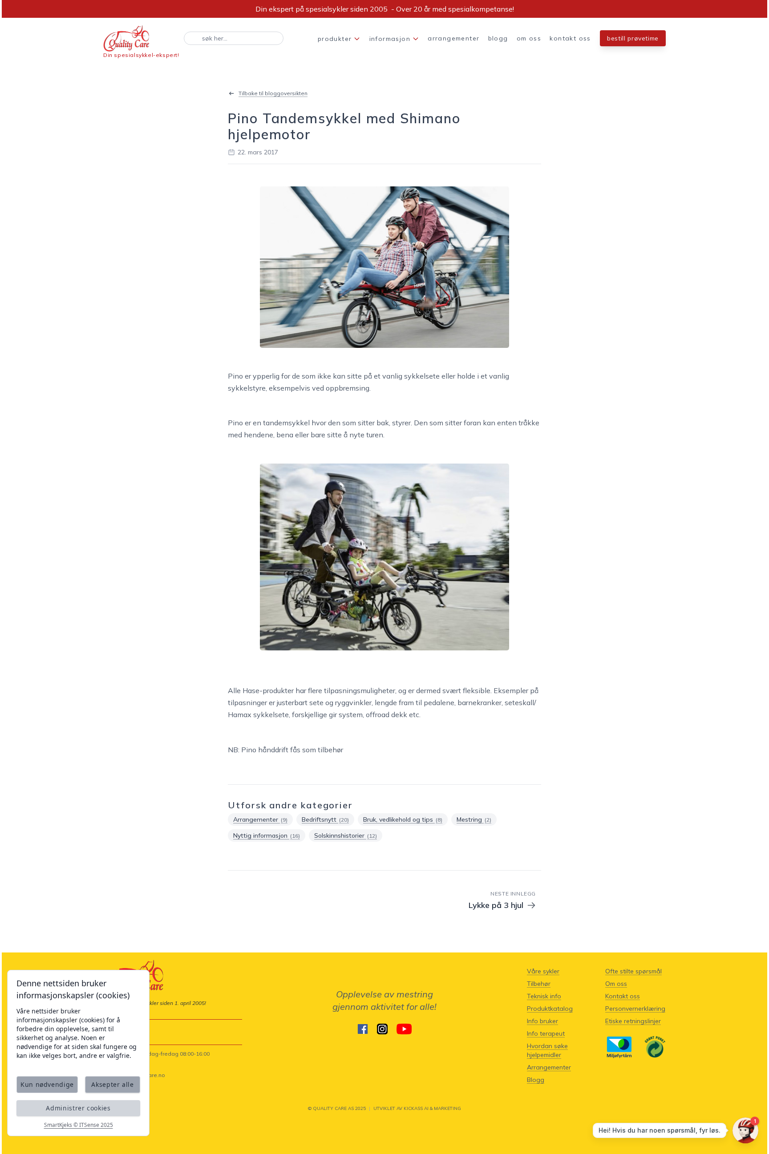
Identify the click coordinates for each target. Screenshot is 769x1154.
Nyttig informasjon (266, 835)
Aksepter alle (112, 1084)
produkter (335, 39)
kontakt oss (570, 38)
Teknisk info (544, 996)
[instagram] (382, 1029)
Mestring (474, 819)
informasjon (389, 39)
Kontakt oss (622, 996)
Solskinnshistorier (345, 835)
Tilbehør (538, 984)
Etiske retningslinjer (633, 1021)
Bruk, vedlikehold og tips (402, 819)
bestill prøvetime (633, 38)
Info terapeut (546, 1033)
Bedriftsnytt (325, 819)
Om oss (616, 984)
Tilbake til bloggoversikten (273, 93)
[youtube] (404, 1029)
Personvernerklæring (635, 1009)
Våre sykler (543, 971)
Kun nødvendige (47, 1084)
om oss (529, 38)
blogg (498, 38)
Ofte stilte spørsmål (633, 971)
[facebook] (362, 1029)
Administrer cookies (78, 1108)
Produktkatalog (550, 1009)
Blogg (535, 1080)
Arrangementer (260, 819)
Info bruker (542, 1021)
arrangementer (453, 38)
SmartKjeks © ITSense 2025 (78, 1125)
